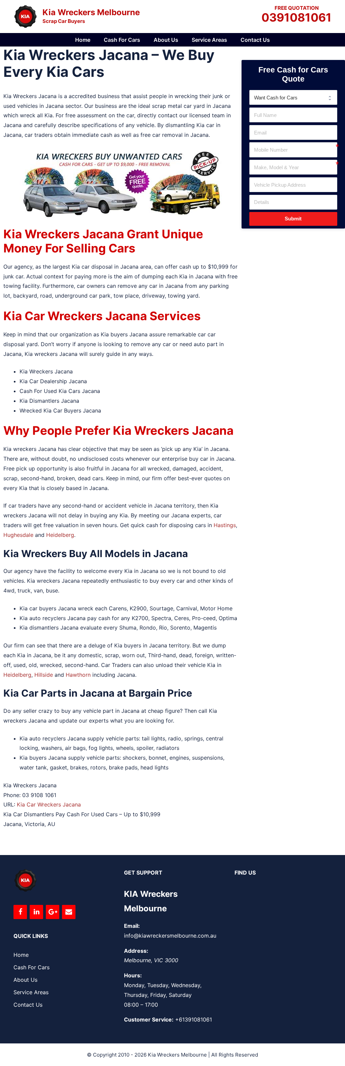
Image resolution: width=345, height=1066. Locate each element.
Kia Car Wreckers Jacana (49, 804)
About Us (166, 39)
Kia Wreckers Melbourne (91, 12)
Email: (132, 925)
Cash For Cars (122, 39)
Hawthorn (78, 674)
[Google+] (52, 912)
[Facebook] (20, 912)
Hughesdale (18, 534)
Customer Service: (149, 1019)
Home (82, 39)
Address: (136, 950)
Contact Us (255, 39)
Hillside (43, 674)
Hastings (225, 525)
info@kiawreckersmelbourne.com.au (170, 935)
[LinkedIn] (36, 912)
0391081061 (296, 17)
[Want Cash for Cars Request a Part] (293, 97)
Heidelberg (60, 534)
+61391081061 (193, 1019)
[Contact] (68, 912)
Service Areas (209, 39)
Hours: (133, 975)
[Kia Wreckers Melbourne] (25, 15)
